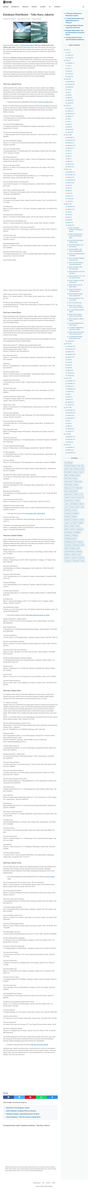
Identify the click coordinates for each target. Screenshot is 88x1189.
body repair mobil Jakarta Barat (35, 513)
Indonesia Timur (69, 500)
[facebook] (8, 1097)
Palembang (80, 529)
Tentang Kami (36, 1183)
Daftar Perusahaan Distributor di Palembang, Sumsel (75, 229)
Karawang (67, 513)
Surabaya (81, 557)
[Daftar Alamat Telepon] (8, 2)
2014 (68, 444)
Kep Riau (67, 516)
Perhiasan (67, 535)
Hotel (78, 497)
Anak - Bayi (80, 465)
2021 (69, 169)
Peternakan (76, 545)
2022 (69, 135)
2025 (68, 60)
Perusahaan (68, 545)
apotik (66, 469)
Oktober (70, 87)
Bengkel (72, 475)
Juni (69, 65)
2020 (69, 204)
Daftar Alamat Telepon (46, 1186)
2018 (69, 378)
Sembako (67, 554)
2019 (69, 343)
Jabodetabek (73, 504)
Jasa (66, 507)
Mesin (77, 526)
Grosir (73, 497)
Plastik (66, 548)
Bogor (78, 475)
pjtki (83, 545)
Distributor (15, 6)
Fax (82, 494)
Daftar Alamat (68, 481)
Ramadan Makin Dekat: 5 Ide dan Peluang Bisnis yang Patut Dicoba (75, 32)
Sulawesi (67, 557)
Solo (79, 554)
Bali (71, 469)
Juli (69, 52)
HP (50, 6)
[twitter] (19, 1097)
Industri (25, 6)
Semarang (79, 551)
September (71, 113)
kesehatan (67, 519)
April (69, 68)
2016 (68, 434)
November (71, 84)
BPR (66, 478)
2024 (68, 79)
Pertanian (80, 542)
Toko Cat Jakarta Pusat (75, 302)
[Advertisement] (30, 275)
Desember (70, 63)
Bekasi (66, 475)
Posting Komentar (36, 19)
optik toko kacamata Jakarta (39, 1044)
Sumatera (74, 557)
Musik (66, 529)
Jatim (76, 507)
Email (66, 491)
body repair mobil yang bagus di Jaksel (37, 615)
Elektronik (79, 488)
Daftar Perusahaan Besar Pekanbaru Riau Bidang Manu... (76, 235)
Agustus (70, 116)
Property (72, 548)
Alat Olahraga (68, 462)
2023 (68, 105)
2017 (69, 407)
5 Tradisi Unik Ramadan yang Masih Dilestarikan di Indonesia (75, 20)
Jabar (66, 504)
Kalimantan (68, 510)
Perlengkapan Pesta (70, 542)
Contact (48, 1183)
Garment (67, 497)
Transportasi (76, 561)
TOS (43, 1183)
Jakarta (81, 504)
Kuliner (42, 6)
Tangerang (67, 561)
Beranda (6, 6)
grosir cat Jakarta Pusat (45, 102)
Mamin (66, 526)
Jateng (71, 507)
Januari (70, 57)
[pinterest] (30, 1097)
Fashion (34, 6)
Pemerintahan (68, 532)
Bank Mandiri (68, 472)
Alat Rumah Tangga (70, 465)
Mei (69, 92)
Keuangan (75, 519)
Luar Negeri (74, 523)
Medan (72, 526)
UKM (82, 561)
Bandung (76, 469)
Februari (70, 55)
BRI (70, 478)
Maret (69, 71)
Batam (81, 472)
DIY (73, 488)
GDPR (53, 1183)
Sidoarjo (74, 554)
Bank (82, 469)
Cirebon (75, 478)
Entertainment (73, 491)
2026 (68, 49)
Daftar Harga (77, 481)
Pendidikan (77, 532)
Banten (76, 472)
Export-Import (68, 494)
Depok (76, 484)
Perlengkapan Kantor (70, 538)
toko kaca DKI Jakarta (27, 45)
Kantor (75, 510)
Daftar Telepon (69, 484)
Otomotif (57, 6)
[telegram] (52, 1097)
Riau (78, 548)
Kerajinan (74, 516)
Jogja (81, 507)
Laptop (67, 523)
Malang (81, 523)
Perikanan (75, 535)
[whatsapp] (41, 1097)
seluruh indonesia (69, 551)
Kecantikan (75, 513)
